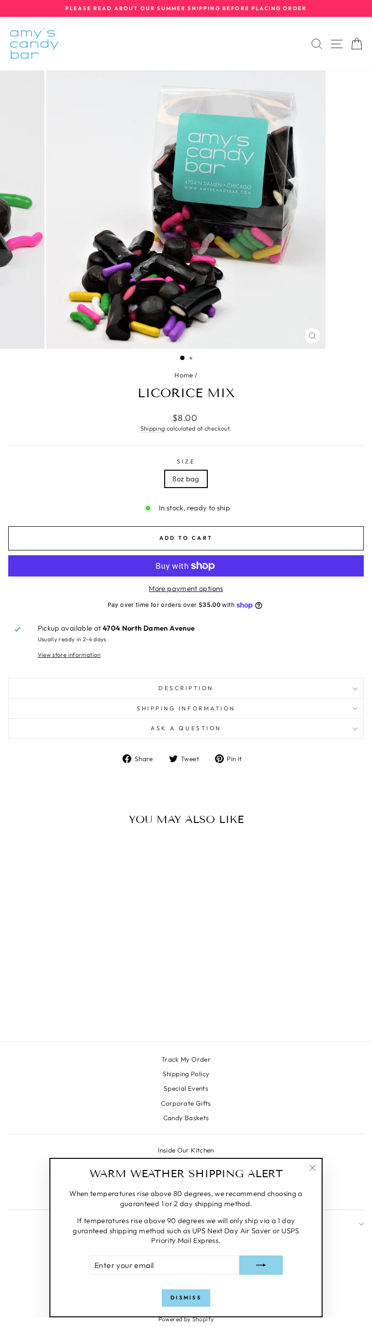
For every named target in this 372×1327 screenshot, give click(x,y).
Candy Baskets (186, 1117)
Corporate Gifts (186, 1103)
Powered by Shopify (186, 1319)
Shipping (152, 428)
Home (183, 375)
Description (186, 688)
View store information (69, 654)
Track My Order (186, 1059)
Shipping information (186, 708)
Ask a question (186, 728)
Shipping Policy (186, 1073)
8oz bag (186, 478)
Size (186, 461)
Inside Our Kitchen (186, 1150)
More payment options (186, 588)
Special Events (186, 1088)
